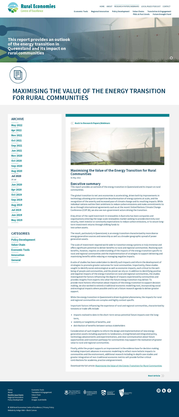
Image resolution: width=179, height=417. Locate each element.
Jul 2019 (16, 210)
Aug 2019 (16, 205)
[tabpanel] (89, 40)
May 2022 (16, 125)
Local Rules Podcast (151, 6)
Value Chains (138, 11)
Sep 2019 (16, 199)
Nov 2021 (16, 135)
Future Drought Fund (162, 14)
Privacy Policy (48, 407)
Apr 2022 (16, 130)
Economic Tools (81, 11)
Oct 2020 (16, 160)
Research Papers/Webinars (126, 6)
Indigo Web (20, 410)
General (16, 260)
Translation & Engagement (159, 11)
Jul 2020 (16, 176)
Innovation (17, 255)
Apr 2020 (16, 189)
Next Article (154, 375)
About (109, 6)
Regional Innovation (100, 11)
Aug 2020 (16, 171)
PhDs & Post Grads (141, 14)
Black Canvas (32, 410)
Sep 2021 (16, 145)
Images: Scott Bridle (39, 400)
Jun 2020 (16, 184)
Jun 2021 (16, 150)
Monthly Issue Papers (15, 395)
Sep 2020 (16, 166)
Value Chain (18, 244)
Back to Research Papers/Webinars (92, 123)
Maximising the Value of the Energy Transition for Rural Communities (128, 365)
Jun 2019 (16, 215)
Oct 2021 (16, 140)
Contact (166, 6)
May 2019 (16, 220)
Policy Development (120, 11)
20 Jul (13, 179)
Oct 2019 (16, 194)
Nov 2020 (16, 155)
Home (102, 6)
